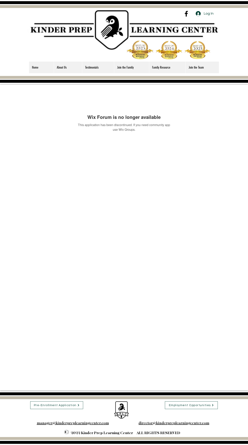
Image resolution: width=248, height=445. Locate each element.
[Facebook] (186, 13)
